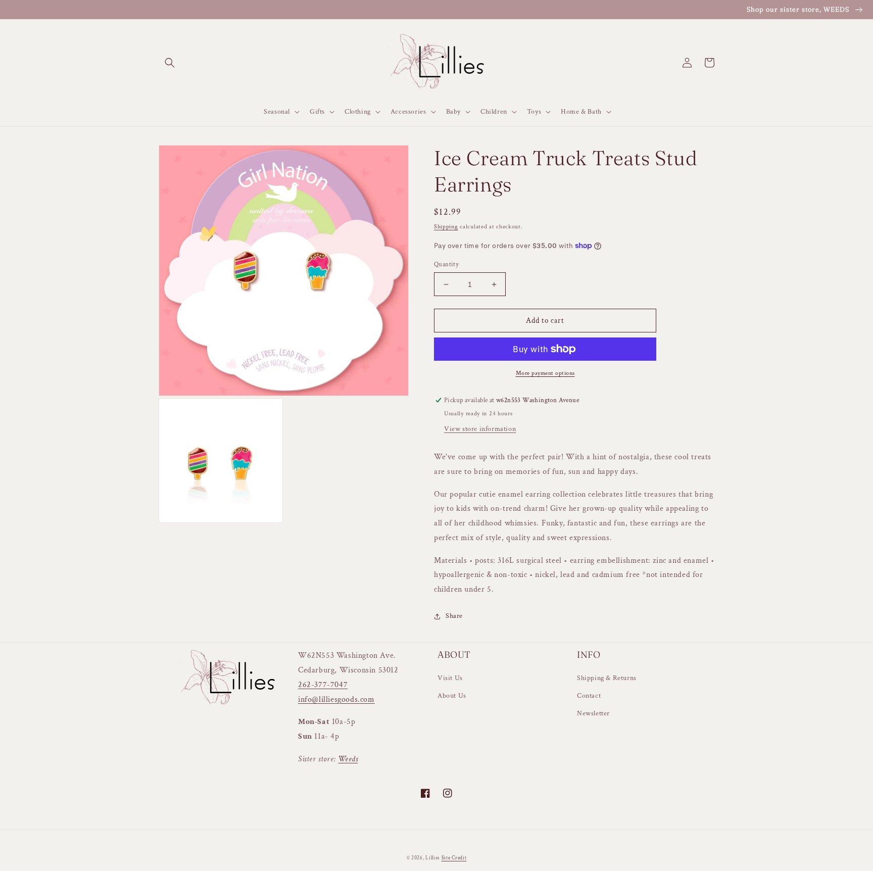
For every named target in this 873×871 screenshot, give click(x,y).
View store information (480, 428)
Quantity (446, 264)
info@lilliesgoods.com (336, 699)
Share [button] (454, 615)
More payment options (545, 373)
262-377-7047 (323, 685)
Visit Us (450, 678)
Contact (589, 695)
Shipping (446, 226)
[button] (170, 63)
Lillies (433, 858)
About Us (452, 695)
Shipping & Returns (607, 678)
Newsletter (593, 713)
